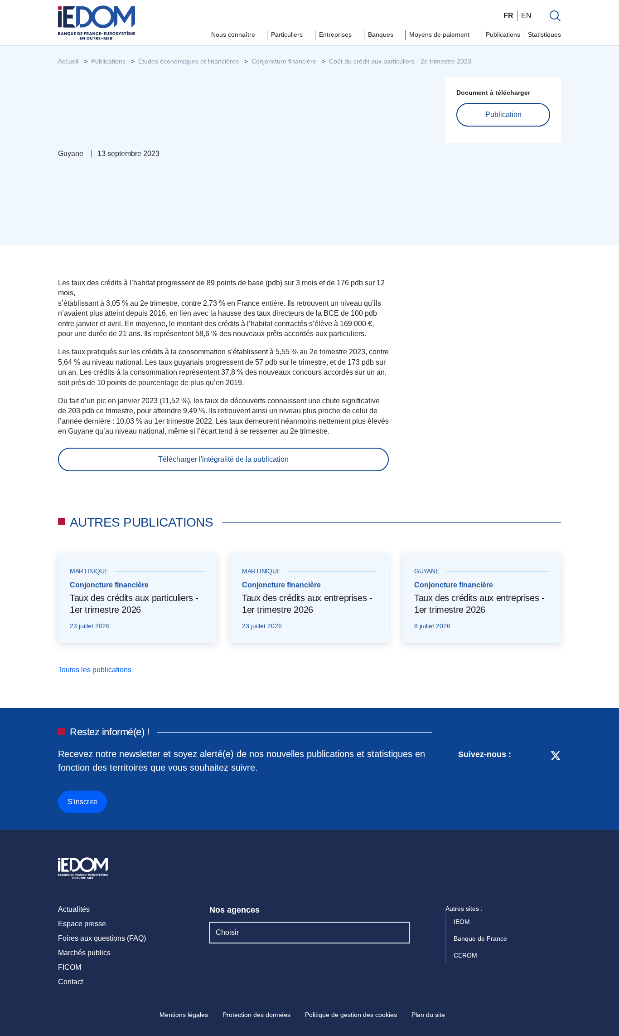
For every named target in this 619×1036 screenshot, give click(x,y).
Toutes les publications (95, 670)
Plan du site (428, 1014)
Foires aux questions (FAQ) (102, 938)
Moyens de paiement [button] (440, 34)
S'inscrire (82, 802)
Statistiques (544, 34)
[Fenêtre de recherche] (555, 16)
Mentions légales (184, 1014)
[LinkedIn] (522, 779)
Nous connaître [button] (234, 34)
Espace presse (82, 924)
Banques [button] (381, 34)
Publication (503, 114)
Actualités (74, 909)
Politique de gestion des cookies (351, 1014)
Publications (503, 34)
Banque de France (481, 938)
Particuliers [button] (288, 34)
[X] (555, 779)
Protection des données (256, 1014)
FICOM (69, 967)
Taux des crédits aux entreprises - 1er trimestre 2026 (307, 604)
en (526, 16)
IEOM (463, 921)
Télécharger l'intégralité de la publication (223, 459)
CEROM (466, 955)
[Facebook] (538, 779)
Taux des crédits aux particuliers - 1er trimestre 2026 (134, 604)
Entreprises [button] (336, 34)
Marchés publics (84, 953)
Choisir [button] (227, 932)
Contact (70, 982)
